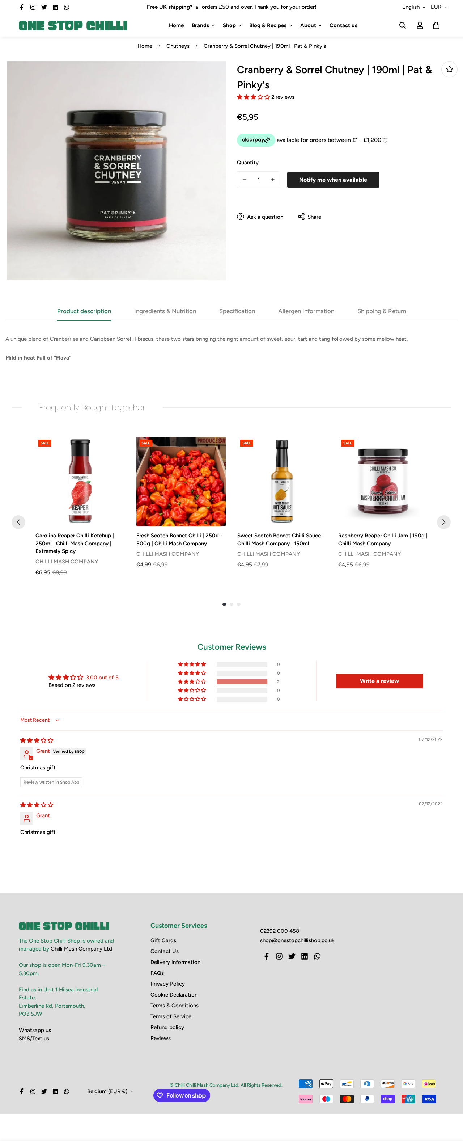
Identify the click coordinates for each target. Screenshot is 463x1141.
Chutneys (178, 46)
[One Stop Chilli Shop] (73, 25)
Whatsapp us (35, 1030)
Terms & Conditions (174, 1005)
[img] (36, 740)
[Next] (444, 522)
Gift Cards (163, 940)
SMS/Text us (34, 1038)
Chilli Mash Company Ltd (81, 948)
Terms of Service (170, 1016)
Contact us (343, 25)
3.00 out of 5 (102, 677)
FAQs (157, 973)
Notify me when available (333, 179)
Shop (229, 25)
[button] (254, 96)
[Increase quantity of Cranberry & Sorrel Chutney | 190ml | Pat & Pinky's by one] (273, 179)
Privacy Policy (167, 984)
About (308, 25)
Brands (200, 25)
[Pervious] (18, 522)
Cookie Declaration (173, 994)
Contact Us (164, 951)
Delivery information (175, 962)
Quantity (248, 162)
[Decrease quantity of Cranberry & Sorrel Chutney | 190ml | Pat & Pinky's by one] (244, 179)
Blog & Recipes (267, 25)
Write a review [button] (379, 681)
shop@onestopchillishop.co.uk (297, 940)
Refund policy (167, 1027)
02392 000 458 (279, 931)
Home (176, 25)
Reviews (160, 1038)
